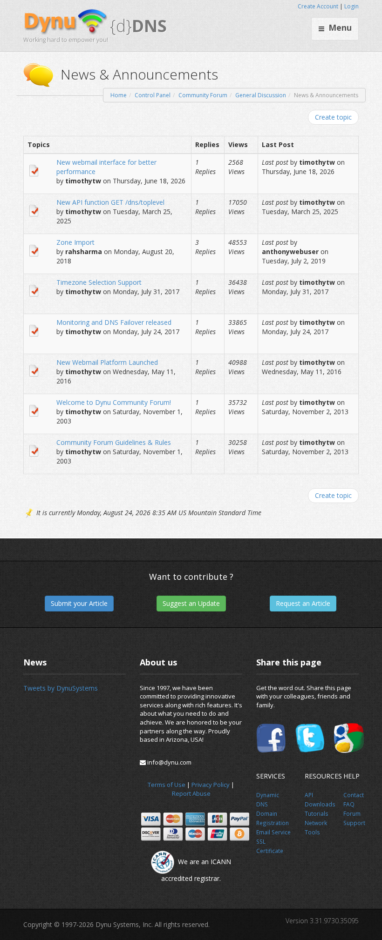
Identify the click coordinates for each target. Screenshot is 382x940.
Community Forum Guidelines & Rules (113, 442)
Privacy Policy (210, 784)
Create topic (333, 117)
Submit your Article (79, 603)
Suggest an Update (191, 603)
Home (118, 95)
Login (351, 6)
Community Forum (202, 95)
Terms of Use (166, 784)
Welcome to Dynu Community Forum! (113, 402)
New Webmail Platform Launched (107, 362)
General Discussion (260, 95)
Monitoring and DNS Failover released (113, 322)
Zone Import (75, 242)
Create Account (318, 6)
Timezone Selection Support (99, 282)
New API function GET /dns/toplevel (110, 202)
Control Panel (153, 95)
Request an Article (303, 603)
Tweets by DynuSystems (60, 688)
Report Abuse (191, 793)
